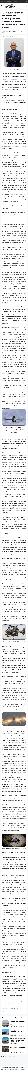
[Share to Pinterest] (21, 1008)
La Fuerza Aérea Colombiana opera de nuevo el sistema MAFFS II (17, 1049)
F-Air (4, 1003)
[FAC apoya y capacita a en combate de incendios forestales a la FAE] (5, 1032)
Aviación (23, 999)
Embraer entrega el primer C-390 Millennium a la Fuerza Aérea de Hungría (17, 1040)
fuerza (10, 1003)
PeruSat (4, 1005)
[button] (1, 5)
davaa (16, 1001)
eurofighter (21, 1001)
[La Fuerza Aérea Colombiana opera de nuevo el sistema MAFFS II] (5, 1049)
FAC (7, 1003)
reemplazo (9, 1005)
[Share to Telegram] (3, 1011)
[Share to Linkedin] (17, 1008)
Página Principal (5, 36)
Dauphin (11, 1001)
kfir (13, 1003)
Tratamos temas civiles (17, 100)
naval (20, 1003)
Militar (17, 1003)
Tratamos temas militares (18, 102)
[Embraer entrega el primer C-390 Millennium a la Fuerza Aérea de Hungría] (5, 1040)
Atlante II (17, 999)
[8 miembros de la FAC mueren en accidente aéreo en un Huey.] (5, 1023)
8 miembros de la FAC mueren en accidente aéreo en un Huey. (17, 1023)
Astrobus (12, 999)
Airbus (8, 999)
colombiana (5, 1001)
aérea (4, 31)
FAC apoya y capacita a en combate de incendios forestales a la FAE (17, 1031)
